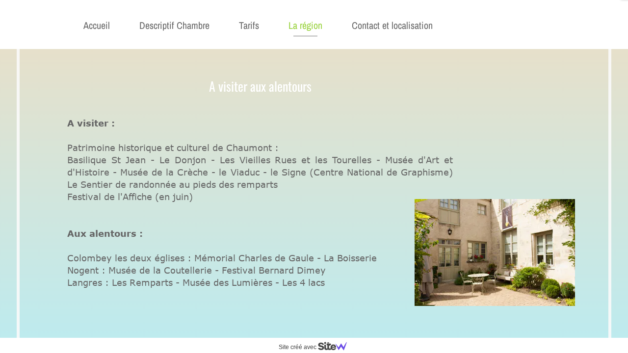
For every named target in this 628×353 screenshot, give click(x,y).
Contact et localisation (392, 25)
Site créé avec (298, 347)
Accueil (96, 25)
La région (305, 25)
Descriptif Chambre (174, 25)
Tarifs (249, 25)
